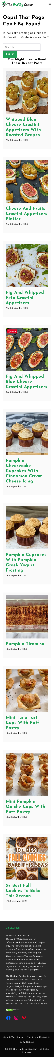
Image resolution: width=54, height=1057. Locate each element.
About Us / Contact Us (39, 1037)
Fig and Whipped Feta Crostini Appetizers (25, 298)
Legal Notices (27, 1042)
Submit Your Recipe (13, 1037)
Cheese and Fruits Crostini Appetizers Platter (26, 213)
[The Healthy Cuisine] (17, 4)
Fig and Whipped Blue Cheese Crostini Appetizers (26, 381)
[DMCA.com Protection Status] (13, 1010)
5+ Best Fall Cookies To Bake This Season (23, 890)
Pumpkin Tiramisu (25, 644)
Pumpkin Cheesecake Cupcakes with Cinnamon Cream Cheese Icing (24, 471)
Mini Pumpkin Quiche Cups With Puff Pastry (25, 806)
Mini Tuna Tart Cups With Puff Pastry (22, 722)
